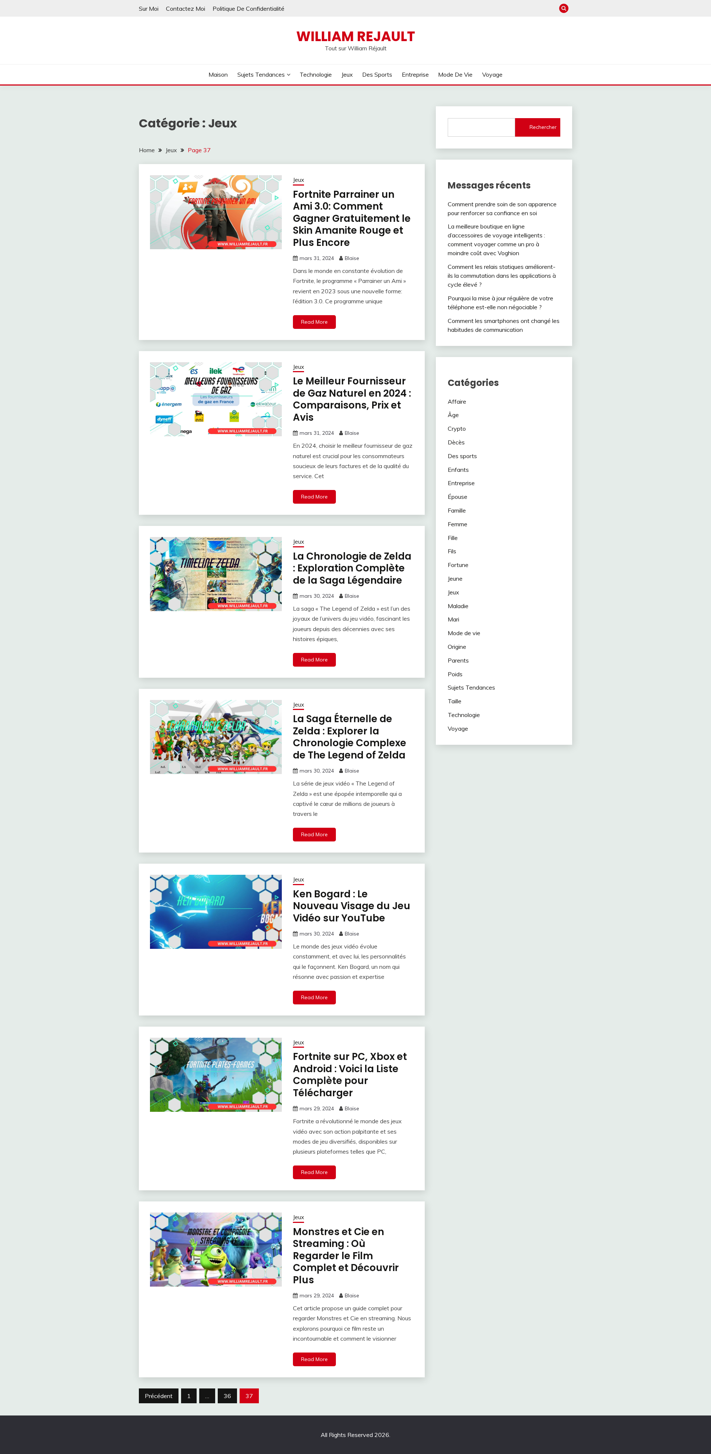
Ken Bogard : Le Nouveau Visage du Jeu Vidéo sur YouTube (351, 906)
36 (227, 1396)
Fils (452, 551)
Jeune (455, 578)
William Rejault (355, 36)
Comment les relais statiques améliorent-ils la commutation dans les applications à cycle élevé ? (502, 275)
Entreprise (415, 74)
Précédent (159, 1396)
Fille (453, 537)
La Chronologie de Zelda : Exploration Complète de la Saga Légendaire (352, 568)
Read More (314, 322)
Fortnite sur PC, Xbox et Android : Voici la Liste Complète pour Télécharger (350, 1075)
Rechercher (543, 127)
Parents (458, 660)
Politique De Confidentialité (248, 8)
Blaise (352, 258)
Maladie (458, 606)
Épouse (457, 496)
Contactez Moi (185, 8)
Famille (457, 510)
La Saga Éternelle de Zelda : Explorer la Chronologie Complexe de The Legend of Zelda (349, 737)
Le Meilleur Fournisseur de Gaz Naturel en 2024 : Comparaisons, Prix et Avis (352, 399)
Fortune (458, 564)
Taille (454, 701)
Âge (453, 414)
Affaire (457, 401)
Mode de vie (455, 74)
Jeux (347, 74)
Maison (218, 74)
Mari (453, 619)
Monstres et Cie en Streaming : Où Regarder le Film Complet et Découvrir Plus (346, 1256)
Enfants (458, 469)
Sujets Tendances (261, 74)
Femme (457, 524)
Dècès (456, 442)
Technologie (316, 74)
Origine (457, 646)
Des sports (377, 74)
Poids (455, 674)
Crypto (457, 428)
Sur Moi (148, 8)
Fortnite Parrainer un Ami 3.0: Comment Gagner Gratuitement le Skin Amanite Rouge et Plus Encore (352, 218)
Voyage (492, 74)
